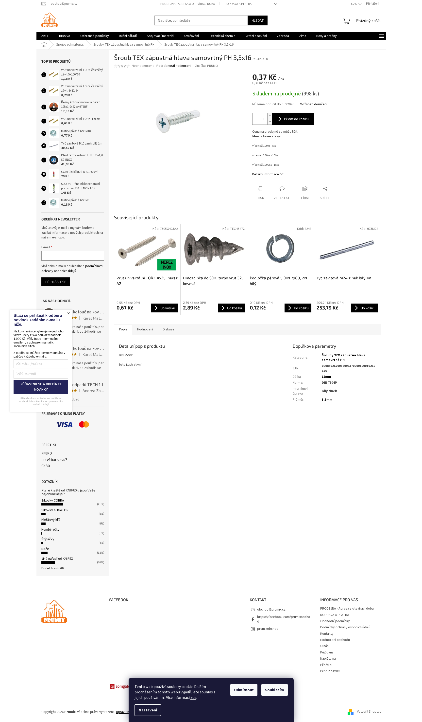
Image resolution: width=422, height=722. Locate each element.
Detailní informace (265, 174)
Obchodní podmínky (335, 621)
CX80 (45, 466)
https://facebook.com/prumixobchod (283, 619)
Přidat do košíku (296, 119)
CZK (354, 4)
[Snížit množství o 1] (269, 122)
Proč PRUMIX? (330, 671)
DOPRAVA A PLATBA (238, 4)
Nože (45, 548)
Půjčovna (327, 652)
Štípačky (47, 539)
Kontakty (327, 633)
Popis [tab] (123, 329)
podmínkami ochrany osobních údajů (72, 268)
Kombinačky (50, 529)
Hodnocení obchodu (335, 639)
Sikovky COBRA (52, 500)
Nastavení (148, 710)
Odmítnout (244, 690)
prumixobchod (267, 628)
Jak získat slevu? (54, 459)
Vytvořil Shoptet (369, 711)
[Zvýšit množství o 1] (269, 116)
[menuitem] (45, 36)
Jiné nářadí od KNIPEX (57, 558)
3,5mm (327, 399)
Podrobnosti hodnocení (173, 66)
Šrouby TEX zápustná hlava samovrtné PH (343, 357)
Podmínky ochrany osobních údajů (345, 627)
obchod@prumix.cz (271, 609)
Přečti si (326, 665)
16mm (326, 376)
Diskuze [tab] (168, 329)
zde (193, 697)
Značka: (206, 65)
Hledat (258, 20)
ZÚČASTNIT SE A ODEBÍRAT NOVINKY (41, 387)
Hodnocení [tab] (145, 329)
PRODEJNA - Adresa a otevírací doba (187, 4)
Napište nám (329, 658)
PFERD (46, 453)
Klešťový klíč (50, 519)
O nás (324, 646)
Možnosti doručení (313, 104)
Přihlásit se (55, 282)
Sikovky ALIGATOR (54, 510)
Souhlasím (274, 690)
